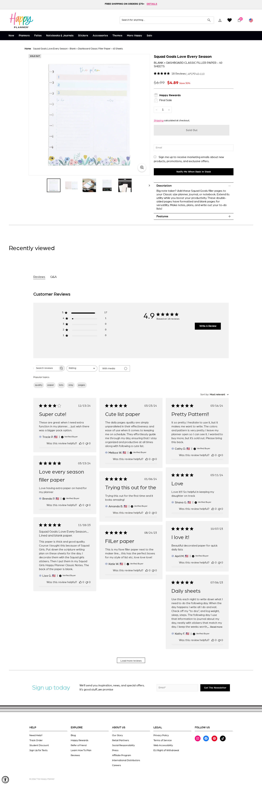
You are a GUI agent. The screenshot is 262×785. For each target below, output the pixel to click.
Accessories (100, 35)
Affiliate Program (121, 755)
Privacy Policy (161, 735)
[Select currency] (251, 20)
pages (81, 385)
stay (70, 385)
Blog (73, 735)
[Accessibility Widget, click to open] (5, 779)
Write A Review (207, 326)
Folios (38, 35)
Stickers (83, 35)
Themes (117, 35)
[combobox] (81, 368)
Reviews (75, 755)
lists (61, 385)
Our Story (117, 735)
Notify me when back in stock (193, 172)
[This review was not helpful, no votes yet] (87, 443)
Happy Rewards (79, 740)
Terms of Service (162, 740)
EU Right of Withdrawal (166, 750)
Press (115, 750)
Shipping (158, 120)
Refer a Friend (78, 745)
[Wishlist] (229, 20)
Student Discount (39, 745)
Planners (24, 35)
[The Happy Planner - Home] (21, 20)
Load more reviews (131, 661)
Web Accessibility (163, 745)
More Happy (134, 35)
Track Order (36, 740)
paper (50, 385)
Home (28, 49)
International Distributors (126, 760)
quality (38, 385)
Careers (116, 765)
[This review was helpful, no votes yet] (80, 443)
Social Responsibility (123, 745)
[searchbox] (46, 368)
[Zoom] (89, 114)
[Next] (147, 185)
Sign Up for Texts (38, 750)
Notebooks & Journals (59, 35)
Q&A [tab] (53, 277)
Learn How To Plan (81, 750)
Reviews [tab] (39, 277)
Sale (149, 35)
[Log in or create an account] (220, 20)
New (11, 35)
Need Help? (35, 735)
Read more (216, 627)
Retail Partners (120, 740)
